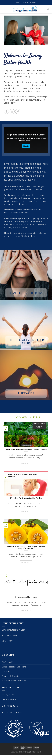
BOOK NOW (7, 641)
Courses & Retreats (10, 676)
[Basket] (48, 9)
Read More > (26, 463)
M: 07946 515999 (9, 635)
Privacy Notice (8, 694)
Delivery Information (10, 699)
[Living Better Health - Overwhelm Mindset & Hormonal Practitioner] (25, 9)
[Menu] (3, 9)
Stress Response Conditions (14, 666)
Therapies (6, 671)
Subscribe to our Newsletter (14, 680)
